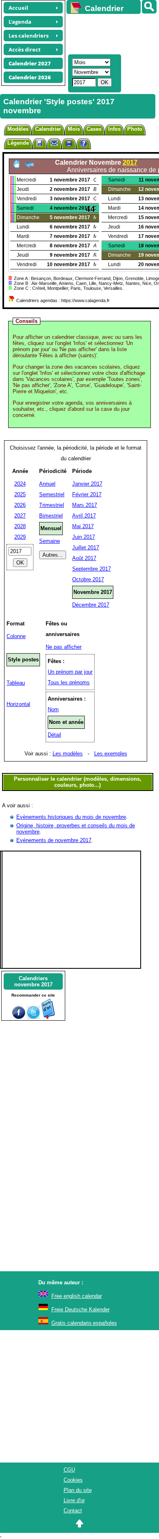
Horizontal (18, 704)
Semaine (49, 541)
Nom (53, 709)
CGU (69, 1470)
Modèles (18, 129)
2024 (20, 484)
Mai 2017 (83, 526)
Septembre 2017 (91, 569)
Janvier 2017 (87, 484)
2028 (20, 526)
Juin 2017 (83, 537)
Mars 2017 (84, 505)
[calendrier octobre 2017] (29, 166)
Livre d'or (74, 1500)
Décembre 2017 (90, 605)
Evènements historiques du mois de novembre (71, 817)
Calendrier (48, 129)
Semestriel (51, 494)
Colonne (16, 636)
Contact (73, 1511)
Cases (94, 129)
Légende (18, 143)
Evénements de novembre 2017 (53, 840)
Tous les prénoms (69, 682)
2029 (20, 537)
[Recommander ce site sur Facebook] (18, 1017)
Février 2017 (87, 494)
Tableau (16, 683)
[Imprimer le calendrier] (69, 144)
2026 (20, 505)
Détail (54, 735)
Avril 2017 (84, 516)
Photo (134, 129)
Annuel (47, 484)
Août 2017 (84, 558)
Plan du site (78, 1490)
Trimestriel (51, 505)
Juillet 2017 (85, 547)
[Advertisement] (108, 33)
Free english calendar (76, 1296)
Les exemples (110, 753)
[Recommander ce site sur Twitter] (33, 1017)
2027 (20, 516)
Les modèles (68, 753)
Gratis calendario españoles (84, 1323)
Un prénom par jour (70, 672)
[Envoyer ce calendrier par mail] (54, 143)
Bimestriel (51, 516)
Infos (114, 129)
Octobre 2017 (88, 579)
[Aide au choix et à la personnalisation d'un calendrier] (83, 144)
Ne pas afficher (64, 647)
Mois (74, 129)
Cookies (73, 1480)
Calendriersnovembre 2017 (33, 981)
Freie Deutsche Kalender (80, 1309)
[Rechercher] (149, 6)
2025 (20, 494)
